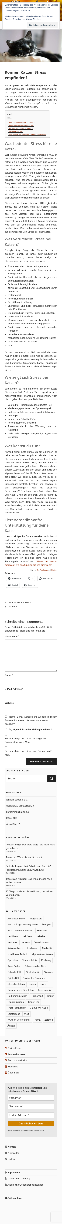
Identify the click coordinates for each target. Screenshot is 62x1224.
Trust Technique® (16, 1007)
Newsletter (13, 1153)
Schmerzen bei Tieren (35, 966)
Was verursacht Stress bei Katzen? (21, 125)
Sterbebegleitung (16, 984)
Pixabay (54, 570)
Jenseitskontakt (42, 942)
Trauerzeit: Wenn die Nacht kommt (24, 857)
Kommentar (12, 636)
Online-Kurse (14, 1048)
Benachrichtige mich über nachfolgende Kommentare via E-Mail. (25, 740)
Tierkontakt (37, 996)
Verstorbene (13, 1013)
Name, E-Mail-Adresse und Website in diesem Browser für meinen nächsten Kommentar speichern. (31, 720)
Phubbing (46, 960)
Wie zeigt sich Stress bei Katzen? (20, 128)
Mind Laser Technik (17, 954)
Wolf (26, 1013)
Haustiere (42, 930)
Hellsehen (41, 936)
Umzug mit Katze (39, 1007)
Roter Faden (13, 966)
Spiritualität (13, 978)
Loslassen (32, 948)
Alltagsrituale (35, 918)
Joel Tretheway (42, 570)
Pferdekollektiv (29, 960)
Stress (13, 607)
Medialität (47, 948)
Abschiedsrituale (16, 918)
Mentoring (12, 1066)
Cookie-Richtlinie (33, 19)
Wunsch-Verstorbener (18, 1019)
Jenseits (25, 942)
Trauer (9, 818)
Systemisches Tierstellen (20, 990)
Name (9, 675)
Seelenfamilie (33, 972)
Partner (11, 1159)
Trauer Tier (33, 1002)
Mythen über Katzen (42, 954)
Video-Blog (11, 824)
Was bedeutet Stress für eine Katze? (22, 122)
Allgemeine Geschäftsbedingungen (25, 1184)
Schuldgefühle (14, 972)
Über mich (13, 1072)
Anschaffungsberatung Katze (22, 924)
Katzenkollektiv (15, 948)
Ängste (11, 1025)
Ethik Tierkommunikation (20, 930)
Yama (37, 1019)
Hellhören (27, 936)
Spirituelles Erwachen (34, 978)
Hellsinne (12, 942)
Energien (46, 924)
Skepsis (48, 972)
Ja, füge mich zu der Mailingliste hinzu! (30, 729)
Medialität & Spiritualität (18, 805)
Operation (12, 960)
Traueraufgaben (15, 1002)
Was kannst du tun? (15, 131)
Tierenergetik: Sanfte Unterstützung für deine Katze (27, 134)
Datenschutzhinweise (34, 1131)
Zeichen (49, 1019)
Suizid (43, 984)
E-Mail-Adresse (14, 689)
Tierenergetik (44, 990)
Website (9, 703)
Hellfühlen (12, 936)
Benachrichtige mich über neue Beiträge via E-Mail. (29, 753)
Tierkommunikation (20, 603)
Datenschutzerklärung (18, 1178)
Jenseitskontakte (14, 799)
